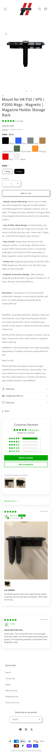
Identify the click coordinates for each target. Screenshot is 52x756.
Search (8, 672)
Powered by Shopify (34, 751)
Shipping (5, 129)
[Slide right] (32, 91)
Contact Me (10, 678)
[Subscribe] (39, 719)
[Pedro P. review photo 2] (7, 583)
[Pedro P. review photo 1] (26, 550)
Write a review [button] (26, 457)
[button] (5, 9)
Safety (8, 684)
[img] (10, 511)
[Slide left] (20, 91)
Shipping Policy (12, 696)
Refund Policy (11, 690)
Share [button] (7, 411)
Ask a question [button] (26, 464)
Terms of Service (12, 702)
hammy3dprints (21, 751)
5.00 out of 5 (33, 430)
